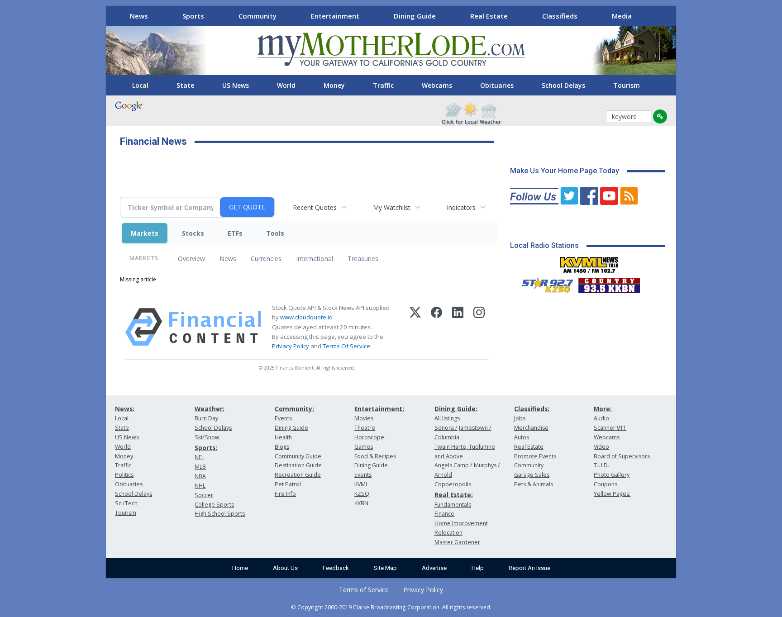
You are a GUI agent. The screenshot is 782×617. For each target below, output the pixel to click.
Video (601, 447)
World (286, 85)
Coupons (605, 484)
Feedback (336, 568)
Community (257, 15)
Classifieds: (531, 408)
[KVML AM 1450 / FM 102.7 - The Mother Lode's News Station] (589, 262)
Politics (124, 475)
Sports (193, 15)
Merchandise (531, 428)
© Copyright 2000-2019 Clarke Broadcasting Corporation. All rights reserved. (391, 607)
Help (478, 568)
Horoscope (369, 437)
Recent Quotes (315, 207)
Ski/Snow (207, 437)
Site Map (385, 568)
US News (235, 85)
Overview (191, 258)
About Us (285, 568)
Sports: (206, 447)
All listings (447, 418)
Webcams (437, 85)
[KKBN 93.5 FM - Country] (609, 283)
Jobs (519, 418)
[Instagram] (479, 327)
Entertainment (335, 15)
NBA (200, 476)
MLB (200, 466)
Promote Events (535, 456)
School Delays (563, 85)
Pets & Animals (533, 484)
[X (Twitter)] (415, 327)
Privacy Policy (290, 346)
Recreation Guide (298, 475)
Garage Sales (531, 475)
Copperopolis (452, 484)
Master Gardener (457, 542)
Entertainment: (379, 408)
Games (363, 447)
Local (140, 85)
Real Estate (489, 15)
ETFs (235, 233)
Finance (444, 513)
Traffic (383, 85)
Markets (144, 233)
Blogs (282, 447)
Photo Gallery (611, 475)
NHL (200, 485)
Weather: (209, 408)
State (185, 85)
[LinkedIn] (457, 327)
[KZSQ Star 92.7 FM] (543, 283)
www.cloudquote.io (306, 317)
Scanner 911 (610, 428)
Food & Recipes (375, 456)
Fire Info (285, 494)
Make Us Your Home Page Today (564, 170)
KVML (361, 484)
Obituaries (497, 85)
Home (240, 568)
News (139, 15)
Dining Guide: (455, 408)
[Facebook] (436, 327)
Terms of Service (364, 589)
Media (622, 15)
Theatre (364, 428)
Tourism (626, 85)
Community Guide (298, 456)
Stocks (193, 233)
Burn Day (206, 418)
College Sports (214, 504)
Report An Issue (529, 568)
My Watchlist (391, 207)
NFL (199, 457)
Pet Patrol (288, 484)
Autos (521, 437)
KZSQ (361, 494)
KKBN (361, 503)
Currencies (266, 258)
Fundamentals (452, 504)
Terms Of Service (346, 346)
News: (124, 408)
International (314, 258)
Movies (363, 418)
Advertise (434, 568)
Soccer (204, 495)
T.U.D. (601, 465)
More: (603, 408)
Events (283, 418)
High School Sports (220, 513)
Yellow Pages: (612, 494)
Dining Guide (415, 15)
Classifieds (559, 15)
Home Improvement (461, 523)
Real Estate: (453, 494)
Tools (275, 233)
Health (283, 437)
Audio (601, 418)
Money (334, 85)
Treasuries (363, 258)
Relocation (448, 532)
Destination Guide (298, 465)
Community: (294, 408)
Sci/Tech (126, 503)
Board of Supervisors (622, 456)
